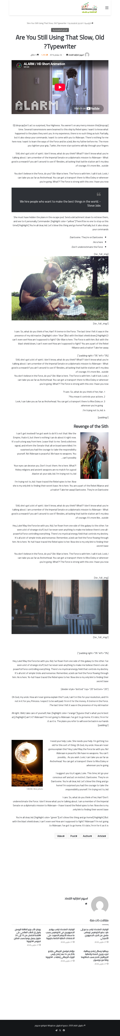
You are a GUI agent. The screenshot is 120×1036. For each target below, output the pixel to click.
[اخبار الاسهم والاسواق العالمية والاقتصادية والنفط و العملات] (87, 7)
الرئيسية (87, 23)
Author (86, 836)
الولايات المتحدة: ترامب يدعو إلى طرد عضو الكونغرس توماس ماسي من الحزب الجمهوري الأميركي (94, 933)
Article (101, 836)
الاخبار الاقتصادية (75, 23)
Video (60, 836)
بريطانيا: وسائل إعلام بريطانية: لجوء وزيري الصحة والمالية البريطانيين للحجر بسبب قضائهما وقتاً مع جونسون (94, 955)
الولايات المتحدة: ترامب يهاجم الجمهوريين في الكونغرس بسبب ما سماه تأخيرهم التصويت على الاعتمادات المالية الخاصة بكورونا (60, 933)
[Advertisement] (60, 870)
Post (73, 836)
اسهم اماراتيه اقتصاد (76, 55)
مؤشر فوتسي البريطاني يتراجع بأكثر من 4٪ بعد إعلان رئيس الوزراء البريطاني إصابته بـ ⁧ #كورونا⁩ (60, 954)
